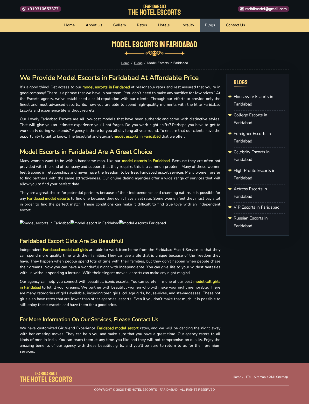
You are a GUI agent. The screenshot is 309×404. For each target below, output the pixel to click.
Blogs (210, 25)
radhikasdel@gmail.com (266, 9)
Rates (142, 25)
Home (69, 25)
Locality (187, 25)
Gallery (119, 25)
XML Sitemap (278, 377)
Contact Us (235, 25)
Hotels (164, 25)
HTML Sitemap (255, 377)
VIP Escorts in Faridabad (257, 207)
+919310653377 (43, 9)
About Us (94, 25)
